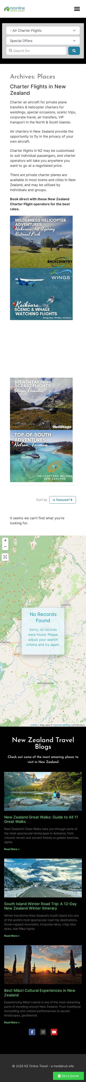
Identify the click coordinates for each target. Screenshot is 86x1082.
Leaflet (33, 724)
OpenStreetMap (62, 724)
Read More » (12, 849)
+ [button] (5, 540)
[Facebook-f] (32, 1032)
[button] (77, 9)
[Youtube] (54, 1032)
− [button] (5, 546)
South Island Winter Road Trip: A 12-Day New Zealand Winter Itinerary (40, 906)
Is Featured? (62, 500)
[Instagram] (43, 1032)
